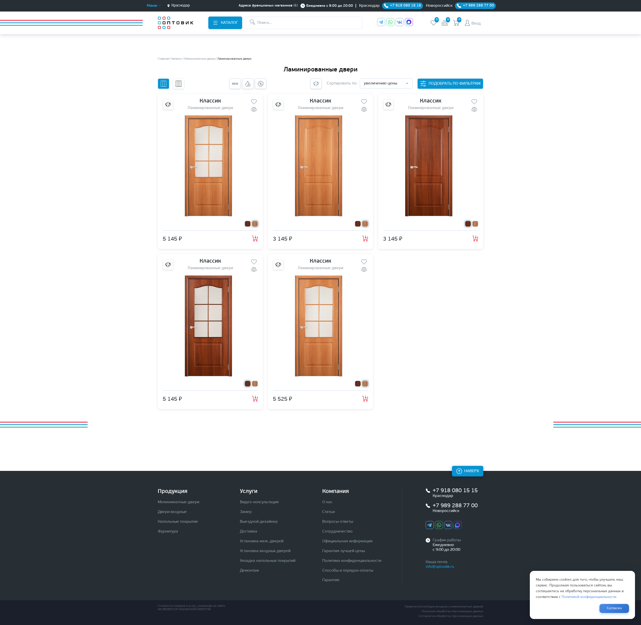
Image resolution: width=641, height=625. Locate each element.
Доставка (248, 532)
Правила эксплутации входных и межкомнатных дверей (444, 606)
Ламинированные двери (210, 108)
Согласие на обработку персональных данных (451, 616)
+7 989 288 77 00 (455, 506)
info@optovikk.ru (440, 567)
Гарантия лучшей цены (343, 551)
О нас (327, 502)
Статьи (328, 512)
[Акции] (260, 83)
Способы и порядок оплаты (347, 571)
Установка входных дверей (265, 551)
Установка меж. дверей (261, 541)
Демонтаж (249, 571)
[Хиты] (248, 83)
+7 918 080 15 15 (455, 491)
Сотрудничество (337, 532)
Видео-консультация (259, 502)
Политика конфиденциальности (351, 561)
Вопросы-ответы (337, 522)
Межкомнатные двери (178, 502)
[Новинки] (235, 83)
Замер (246, 512)
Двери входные (172, 512)
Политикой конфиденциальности (589, 597)
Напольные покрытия (178, 522)
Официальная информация (347, 541)
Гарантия (330, 580)
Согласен (614, 608)
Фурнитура (168, 532)
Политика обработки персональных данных (452, 611)
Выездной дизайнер (259, 522)
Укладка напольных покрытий (267, 561)
